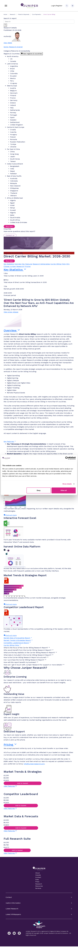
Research (12, 14)
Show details (67, 484)
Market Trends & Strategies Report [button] (17, 640)
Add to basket (22, 783)
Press (37, 881)
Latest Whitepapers (13, 914)
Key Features (27, 264)
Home (5, 14)
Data (37, 879)
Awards (38, 875)
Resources (39, 886)
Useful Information (13, 903)
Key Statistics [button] (14, 269)
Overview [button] (10, 330)
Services (38, 888)
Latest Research (12, 909)
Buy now (9, 226)
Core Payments (36, 14)
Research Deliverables (41, 264)
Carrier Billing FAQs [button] (11, 645)
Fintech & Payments (23, 14)
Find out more (11, 515)
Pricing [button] (9, 744)
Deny (38, 490)
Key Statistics (9, 264)
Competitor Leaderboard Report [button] (16, 643)
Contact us (10, 235)
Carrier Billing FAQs (58, 264)
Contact (38, 877)
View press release (11, 312)
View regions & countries (32, 54)
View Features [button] (9, 786)
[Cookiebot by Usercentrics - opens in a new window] (67, 458)
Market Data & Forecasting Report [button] (17, 638)
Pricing (27, 266)
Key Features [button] (9, 441)
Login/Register (56, 6)
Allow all (64, 490)
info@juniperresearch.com (34, 764)
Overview (18, 264)
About (37, 873)
